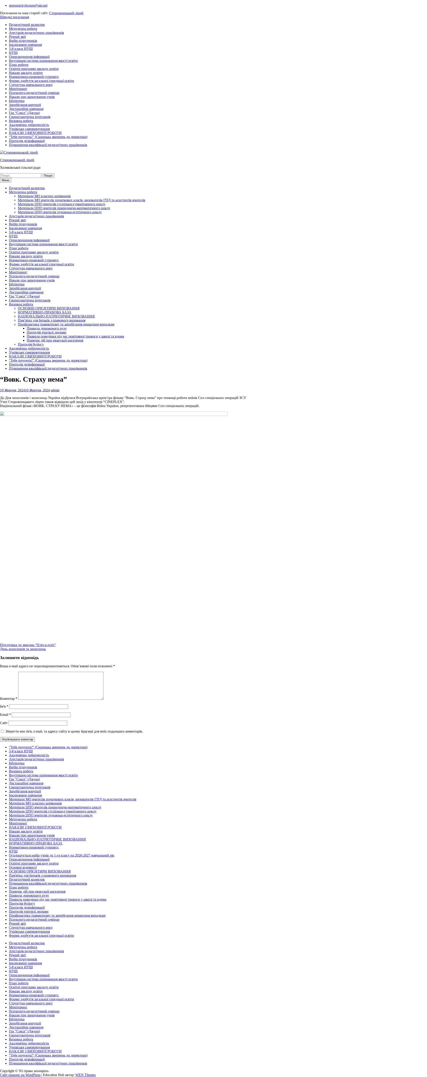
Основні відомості (23, 867)
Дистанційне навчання (26, 109)
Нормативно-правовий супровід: (34, 77)
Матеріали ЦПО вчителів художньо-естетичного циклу (60, 212)
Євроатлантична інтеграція (29, 117)
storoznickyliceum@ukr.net (28, 5)
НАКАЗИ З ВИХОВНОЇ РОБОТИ (35, 133)
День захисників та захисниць (23, 649)
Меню (6, 180)
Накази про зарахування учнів (32, 97)
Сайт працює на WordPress (20, 1075)
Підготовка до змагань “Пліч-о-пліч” (28, 645)
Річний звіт (17, 37)
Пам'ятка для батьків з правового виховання (42, 875)
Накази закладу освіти (26, 73)
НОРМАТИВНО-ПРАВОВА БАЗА (44, 312)
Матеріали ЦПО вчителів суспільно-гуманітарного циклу (61, 204)
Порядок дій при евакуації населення (55, 340)
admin (55, 390)
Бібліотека (16, 101)
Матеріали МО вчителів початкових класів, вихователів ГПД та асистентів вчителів (81, 200)
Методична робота (23, 29)
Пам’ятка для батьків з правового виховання (51, 320)
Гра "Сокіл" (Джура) (24, 779)
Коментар (8, 698)
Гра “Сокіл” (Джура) (24, 113)
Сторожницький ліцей (66, 13)
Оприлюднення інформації (29, 57)
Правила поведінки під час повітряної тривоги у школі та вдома (75, 336)
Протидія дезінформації (27, 141)
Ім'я (4, 706)
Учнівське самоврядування (29, 129)
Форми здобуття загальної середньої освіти (41, 81)
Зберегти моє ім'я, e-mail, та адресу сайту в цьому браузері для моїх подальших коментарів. (74, 731)
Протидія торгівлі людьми (46, 332)
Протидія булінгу (31, 344)
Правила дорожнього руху (47, 328)
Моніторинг (18, 89)
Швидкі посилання (14, 17)
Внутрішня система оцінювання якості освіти (43, 61)
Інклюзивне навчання (25, 45)
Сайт (4, 723)
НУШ (13, 53)
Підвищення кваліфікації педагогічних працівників (48, 145)
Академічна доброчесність (29, 125)
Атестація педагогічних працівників (36, 33)
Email (5, 715)
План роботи (18, 65)
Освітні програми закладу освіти (34, 69)
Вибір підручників (23, 41)
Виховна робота (21, 121)
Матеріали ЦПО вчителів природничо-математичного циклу (64, 208)
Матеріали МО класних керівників (44, 196)
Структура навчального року (31, 85)
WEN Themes (85, 1075)
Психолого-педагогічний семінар (34, 93)
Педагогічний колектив (27, 24)
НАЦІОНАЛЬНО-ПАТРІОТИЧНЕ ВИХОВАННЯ (56, 316)
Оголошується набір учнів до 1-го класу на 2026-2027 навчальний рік (61, 855)
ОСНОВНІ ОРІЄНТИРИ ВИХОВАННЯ (49, 308)
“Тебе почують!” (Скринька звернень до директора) (48, 137)
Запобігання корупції (25, 105)
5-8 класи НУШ (21, 49)
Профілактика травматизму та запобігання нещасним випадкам (66, 324)
